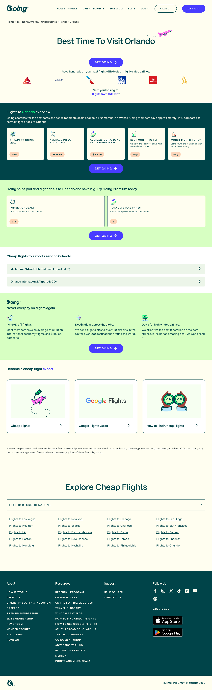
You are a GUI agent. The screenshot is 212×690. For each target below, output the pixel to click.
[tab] (106, 505)
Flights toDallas (117, 532)
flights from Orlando (105, 94)
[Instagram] (163, 593)
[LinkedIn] (187, 593)
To (18, 22)
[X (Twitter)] (171, 593)
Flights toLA (17, 532)
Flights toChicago (119, 519)
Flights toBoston (20, 539)
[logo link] (18, 8)
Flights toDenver (167, 532)
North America (30, 22)
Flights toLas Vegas (22, 519)
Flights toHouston (21, 526)
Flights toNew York (70, 519)
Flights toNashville (70, 546)
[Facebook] (155, 593)
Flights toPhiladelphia (121, 546)
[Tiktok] (179, 593)
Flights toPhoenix (168, 539)
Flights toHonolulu (21, 546)
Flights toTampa (118, 539)
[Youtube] (195, 593)
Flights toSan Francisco (172, 526)
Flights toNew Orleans (73, 539)
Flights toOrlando (168, 546)
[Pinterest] (155, 600)
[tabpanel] (106, 533)
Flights (10, 22)
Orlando (74, 22)
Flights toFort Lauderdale (75, 532)
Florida (63, 22)
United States (49, 22)
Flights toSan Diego (169, 519)
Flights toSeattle (69, 526)
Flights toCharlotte (119, 526)
